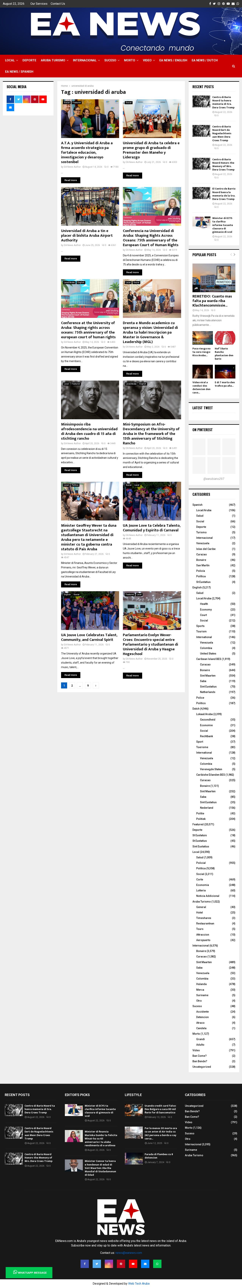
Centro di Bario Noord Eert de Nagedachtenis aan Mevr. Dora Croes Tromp (221, 133)
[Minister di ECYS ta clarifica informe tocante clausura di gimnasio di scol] (201, 222)
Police (200, 697)
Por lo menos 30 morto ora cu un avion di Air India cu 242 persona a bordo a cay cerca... (161, 1133)
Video (147, 60)
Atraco (200, 1022)
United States (208, 653)
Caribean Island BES (208, 659)
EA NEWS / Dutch (205, 60)
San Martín (202, 565)
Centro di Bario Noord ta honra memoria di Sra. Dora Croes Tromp (223, 102)
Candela (201, 1028)
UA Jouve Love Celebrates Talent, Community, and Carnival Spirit (89, 637)
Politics (201, 703)
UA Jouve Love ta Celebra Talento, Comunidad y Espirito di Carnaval (151, 527)
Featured (77, 103)
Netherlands (207, 692)
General (201, 907)
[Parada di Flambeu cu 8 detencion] (134, 1159)
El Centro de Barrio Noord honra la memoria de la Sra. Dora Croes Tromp (223, 194)
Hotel (199, 912)
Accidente (202, 1011)
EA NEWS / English (173, 60)
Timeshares (203, 918)
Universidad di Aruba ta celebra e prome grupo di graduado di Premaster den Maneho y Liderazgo (151, 150)
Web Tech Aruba (139, 1283)
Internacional (85, 60)
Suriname (202, 995)
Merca (200, 989)
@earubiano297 (213, 479)
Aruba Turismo (53, 60)
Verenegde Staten (211, 769)
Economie (206, 725)
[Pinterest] (121, 1264)
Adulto (200, 1044)
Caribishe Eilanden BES (210, 774)
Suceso (110, 60)
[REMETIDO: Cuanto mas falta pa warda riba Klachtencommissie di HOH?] (214, 278)
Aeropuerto (203, 940)
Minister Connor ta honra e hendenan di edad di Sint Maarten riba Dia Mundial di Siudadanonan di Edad (100, 1168)
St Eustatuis (199, 835)
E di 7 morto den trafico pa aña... (225, 384)
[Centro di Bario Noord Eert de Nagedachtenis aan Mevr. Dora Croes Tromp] (201, 131)
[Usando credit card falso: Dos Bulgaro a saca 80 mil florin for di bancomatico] (134, 1110)
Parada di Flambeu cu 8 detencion (159, 1156)
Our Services (38, 3)
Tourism (201, 631)
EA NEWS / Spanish (19, 71)
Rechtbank (206, 736)
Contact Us (58, 3)
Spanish (197, 504)
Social (67, 103)
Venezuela (202, 543)
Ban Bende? (199, 1061)
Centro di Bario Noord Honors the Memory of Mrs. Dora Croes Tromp (223, 164)
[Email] (145, 1264)
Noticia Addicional (207, 895)
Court (203, 615)
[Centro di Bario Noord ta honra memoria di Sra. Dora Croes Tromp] (201, 101)
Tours (199, 928)
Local (10, 60)
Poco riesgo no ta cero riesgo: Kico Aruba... (201, 352)
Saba (203, 681)
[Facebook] (85, 1264)
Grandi (200, 1039)
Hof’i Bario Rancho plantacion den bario (224, 353)
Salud (199, 515)
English (81, 282)
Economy (206, 609)
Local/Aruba (69, 282)
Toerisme (202, 747)
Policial (201, 862)
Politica (75, 485)
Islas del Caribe (206, 548)
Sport (199, 741)
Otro (199, 1000)
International (204, 637)
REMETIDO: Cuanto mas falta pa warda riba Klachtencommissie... (212, 301)
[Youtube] (133, 1264)
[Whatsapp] (157, 1264)
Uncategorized (201, 1066)
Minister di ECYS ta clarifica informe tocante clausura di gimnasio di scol (222, 225)
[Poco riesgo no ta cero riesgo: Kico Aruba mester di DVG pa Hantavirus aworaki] (202, 338)
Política (201, 576)
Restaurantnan (205, 923)
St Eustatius (203, 581)
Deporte (29, 60)
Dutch (195, 708)
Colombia (206, 648)
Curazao (201, 554)
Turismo (201, 532)
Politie (200, 813)
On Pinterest (202, 429)
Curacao (205, 664)
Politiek (201, 818)
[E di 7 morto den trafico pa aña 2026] (225, 371)
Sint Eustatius (208, 686)
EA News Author (72, 167)
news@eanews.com (129, 1253)
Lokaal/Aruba (204, 714)
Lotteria (201, 890)
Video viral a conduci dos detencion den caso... (201, 387)
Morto (129, 60)
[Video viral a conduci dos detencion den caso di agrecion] (202, 371)
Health (204, 603)
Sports (200, 625)
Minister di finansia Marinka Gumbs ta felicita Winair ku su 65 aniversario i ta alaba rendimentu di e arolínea (101, 1138)
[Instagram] (109, 1264)
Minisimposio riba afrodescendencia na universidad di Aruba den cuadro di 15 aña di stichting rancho (89, 431)
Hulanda (201, 984)
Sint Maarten (208, 675)
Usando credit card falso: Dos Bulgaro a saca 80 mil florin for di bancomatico (160, 1109)
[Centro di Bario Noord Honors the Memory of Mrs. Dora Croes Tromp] (201, 164)
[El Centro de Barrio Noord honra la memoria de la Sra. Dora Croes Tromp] (201, 193)
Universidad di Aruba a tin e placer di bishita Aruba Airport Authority (87, 236)
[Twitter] (97, 1264)
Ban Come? (199, 1055)
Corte (199, 879)
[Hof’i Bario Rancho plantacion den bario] (225, 338)
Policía (200, 570)
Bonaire (201, 559)
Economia (202, 884)
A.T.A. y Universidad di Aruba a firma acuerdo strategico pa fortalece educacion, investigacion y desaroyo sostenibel (87, 152)
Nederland (206, 807)
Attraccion (202, 934)
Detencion (202, 1017)
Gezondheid (207, 719)
